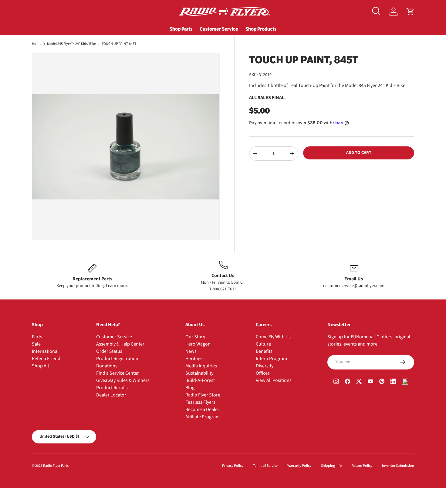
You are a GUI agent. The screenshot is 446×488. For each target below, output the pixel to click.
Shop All (40, 366)
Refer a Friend (46, 358)
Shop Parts (181, 29)
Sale (36, 344)
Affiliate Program (202, 416)
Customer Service (219, 29)
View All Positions (274, 380)
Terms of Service (265, 465)
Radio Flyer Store (202, 395)
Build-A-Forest (200, 380)
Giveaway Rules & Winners (123, 380)
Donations (106, 366)
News (191, 351)
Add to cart (358, 153)
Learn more (116, 285)
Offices (263, 373)
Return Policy (362, 465)
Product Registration (117, 358)
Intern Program (271, 358)
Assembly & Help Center (120, 344)
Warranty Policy (299, 465)
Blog (189, 387)
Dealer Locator (111, 395)
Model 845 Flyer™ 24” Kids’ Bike (71, 44)
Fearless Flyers (200, 402)
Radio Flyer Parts (56, 465)
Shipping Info (331, 465)
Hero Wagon (198, 344)
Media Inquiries (201, 366)
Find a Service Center (117, 373)
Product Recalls (112, 387)
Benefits (264, 351)
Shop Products (260, 29)
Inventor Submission (398, 465)
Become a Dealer (202, 409)
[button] (410, 11)
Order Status (109, 351)
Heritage (194, 358)
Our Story (195, 336)
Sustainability (199, 373)
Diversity (264, 366)
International (45, 351)
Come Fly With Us (273, 336)
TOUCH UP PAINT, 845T (119, 44)
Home (36, 44)
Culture (263, 344)
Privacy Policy (232, 465)
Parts (37, 336)
